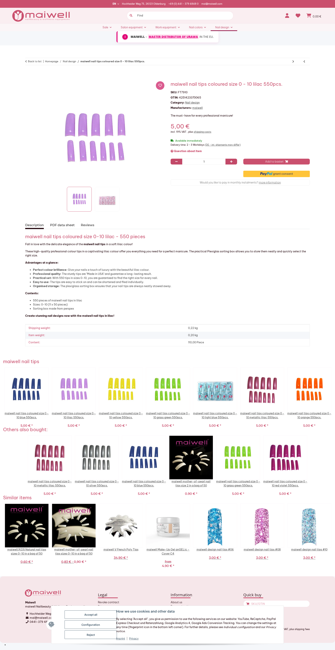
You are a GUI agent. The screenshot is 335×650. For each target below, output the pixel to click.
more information (270, 182)
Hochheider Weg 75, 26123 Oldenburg (144, 3)
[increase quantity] (231, 161)
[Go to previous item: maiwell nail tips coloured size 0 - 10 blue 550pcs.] (304, 61)
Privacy (134, 638)
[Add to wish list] (160, 85)
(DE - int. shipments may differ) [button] (223, 144)
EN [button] (114, 3)
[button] (287, 15)
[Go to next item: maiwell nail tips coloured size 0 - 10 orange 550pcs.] (293, 61)
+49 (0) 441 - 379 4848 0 (183, 3)
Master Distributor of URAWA (173, 37)
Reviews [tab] (87, 225)
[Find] (130, 15)
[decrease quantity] (176, 161)
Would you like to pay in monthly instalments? (240, 182)
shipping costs (202, 131)
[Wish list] (298, 15)
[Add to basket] (30, 73)
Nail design (192, 102)
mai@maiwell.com (211, 3)
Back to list (35, 61)
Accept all (90, 614)
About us (176, 602)
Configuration (90, 624)
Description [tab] (34, 225)
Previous (2, 397)
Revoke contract (108, 602)
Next (333, 397)
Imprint (120, 638)
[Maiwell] (41, 15)
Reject (91, 634)
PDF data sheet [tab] (62, 225)
